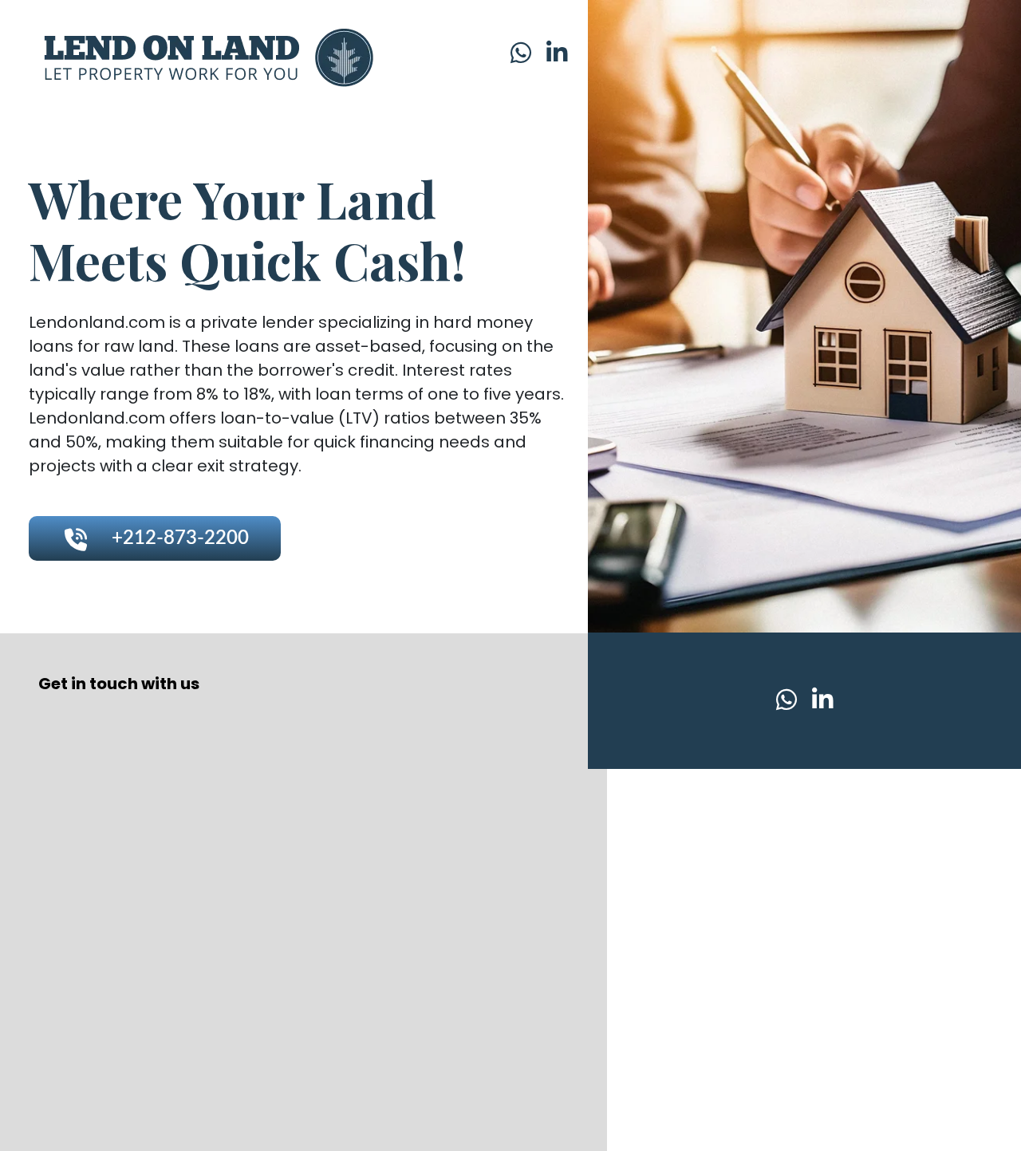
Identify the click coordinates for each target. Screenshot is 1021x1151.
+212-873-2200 (180, 538)
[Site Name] (201, 55)
